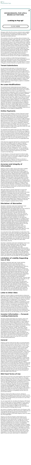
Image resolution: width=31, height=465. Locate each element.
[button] (15, 26)
